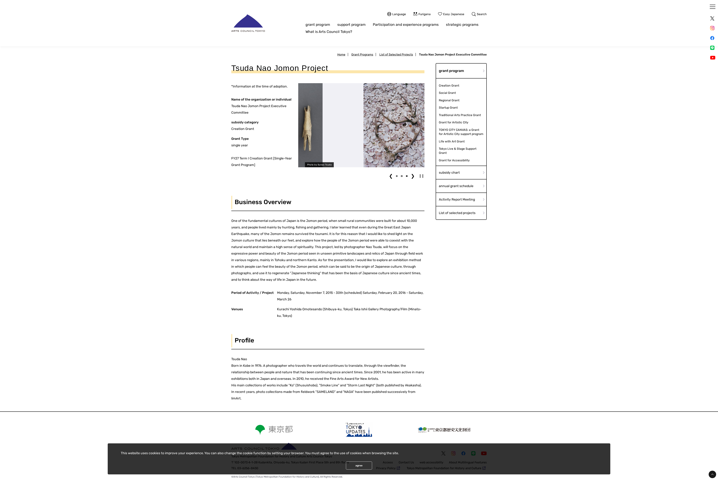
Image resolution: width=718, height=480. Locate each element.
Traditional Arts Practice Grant (460, 115)
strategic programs (462, 24)
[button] (397, 176)
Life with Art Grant (452, 141)
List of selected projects (457, 213)
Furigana (424, 14)
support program (351, 24)
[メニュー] (712, 7)
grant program (318, 24)
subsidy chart (449, 172)
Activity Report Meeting (457, 199)
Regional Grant (449, 100)
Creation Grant (449, 85)
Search (482, 14)
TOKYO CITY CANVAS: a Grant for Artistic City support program (461, 132)
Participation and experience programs (406, 24)
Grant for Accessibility (454, 160)
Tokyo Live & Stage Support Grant (457, 151)
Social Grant (447, 93)
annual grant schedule (456, 186)
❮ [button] (391, 176)
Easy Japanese (453, 14)
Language (399, 14)
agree (359, 465)
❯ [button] (413, 176)
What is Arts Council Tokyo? (329, 32)
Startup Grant (448, 107)
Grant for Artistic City (453, 122)
